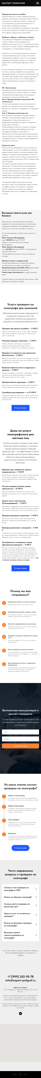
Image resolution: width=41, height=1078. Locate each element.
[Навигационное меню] (37, 3)
